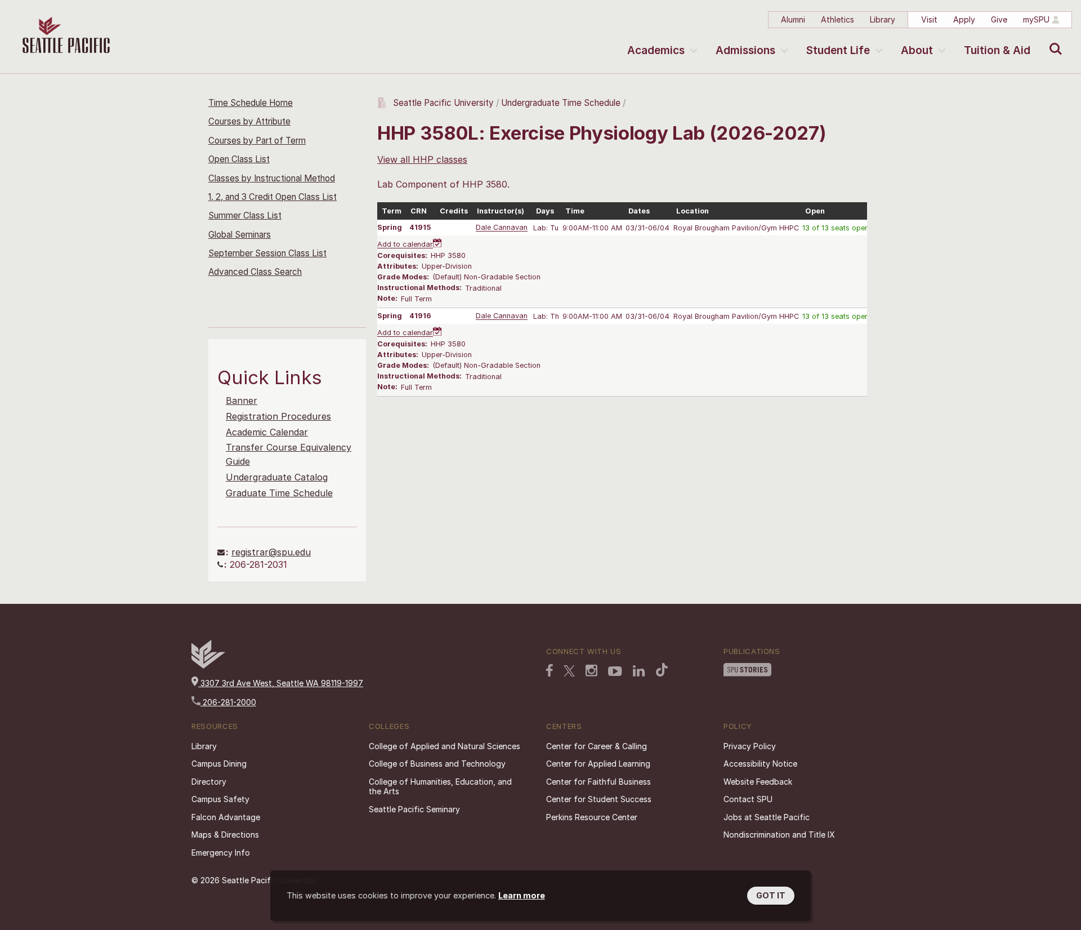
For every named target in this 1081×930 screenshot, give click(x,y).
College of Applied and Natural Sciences (444, 746)
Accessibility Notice (760, 763)
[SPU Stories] (747, 670)
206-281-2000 (228, 702)
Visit (929, 19)
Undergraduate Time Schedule (560, 102)
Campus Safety (220, 799)
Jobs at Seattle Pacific (766, 817)
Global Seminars (239, 234)
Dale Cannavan (502, 228)
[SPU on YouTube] (615, 671)
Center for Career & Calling (596, 746)
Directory (208, 781)
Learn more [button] (521, 895)
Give (999, 19)
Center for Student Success (598, 799)
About (917, 50)
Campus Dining (219, 763)
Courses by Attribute (249, 121)
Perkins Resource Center (591, 817)
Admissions (745, 50)
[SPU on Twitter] (569, 671)
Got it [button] (770, 895)
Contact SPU (747, 799)
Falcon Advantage (225, 817)
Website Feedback (757, 781)
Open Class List (239, 159)
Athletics (837, 19)
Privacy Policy (749, 746)
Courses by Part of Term (257, 140)
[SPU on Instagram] (591, 671)
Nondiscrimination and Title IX (779, 834)
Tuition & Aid (997, 50)
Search (1053, 40)
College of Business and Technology (437, 763)
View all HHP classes (422, 159)
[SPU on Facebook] (549, 670)
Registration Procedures (278, 416)
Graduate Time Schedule (279, 493)
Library (882, 19)
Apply (964, 19)
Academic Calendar (267, 432)
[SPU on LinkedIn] (639, 671)
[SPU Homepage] (208, 665)
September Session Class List (267, 253)
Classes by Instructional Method (271, 178)
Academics (656, 50)
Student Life (838, 50)
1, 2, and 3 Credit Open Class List (272, 197)
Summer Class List (245, 215)
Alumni (793, 19)
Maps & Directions (225, 834)
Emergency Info (220, 852)
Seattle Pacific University (443, 102)
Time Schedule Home (250, 102)
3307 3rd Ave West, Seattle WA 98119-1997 (280, 683)
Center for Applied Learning (598, 763)
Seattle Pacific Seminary (414, 809)
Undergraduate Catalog (277, 477)
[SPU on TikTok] (662, 670)
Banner (241, 400)
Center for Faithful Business (598, 781)
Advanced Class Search (255, 271)
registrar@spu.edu (271, 552)
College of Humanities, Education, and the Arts (440, 786)
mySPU (1036, 19)
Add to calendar (405, 245)
